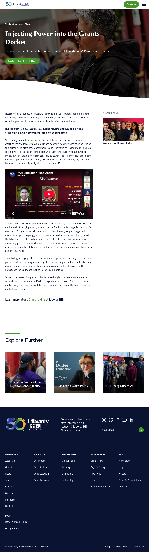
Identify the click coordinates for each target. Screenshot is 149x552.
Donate (131, 4)
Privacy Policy (121, 547)
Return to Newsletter (22, 61)
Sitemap (107, 547)
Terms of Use (138, 547)
